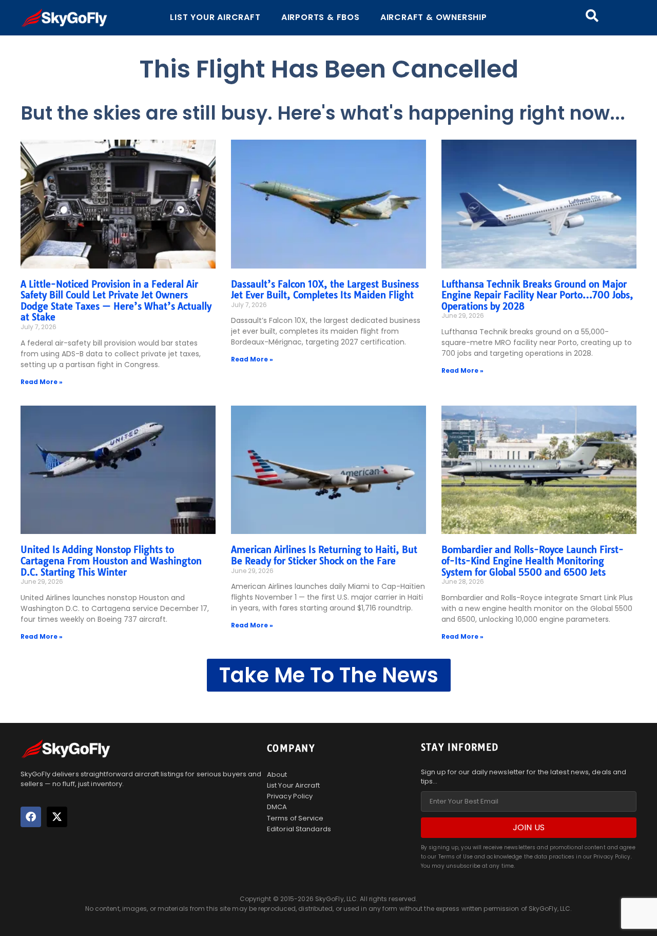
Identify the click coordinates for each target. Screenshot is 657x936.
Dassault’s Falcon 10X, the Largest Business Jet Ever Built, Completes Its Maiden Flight (325, 289)
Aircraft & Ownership (433, 17)
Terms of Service (295, 818)
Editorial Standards (299, 829)
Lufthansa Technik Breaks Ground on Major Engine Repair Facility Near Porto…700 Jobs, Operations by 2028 (537, 295)
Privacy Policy (290, 796)
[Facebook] (31, 817)
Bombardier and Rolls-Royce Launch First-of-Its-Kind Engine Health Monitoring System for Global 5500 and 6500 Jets (532, 561)
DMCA (277, 807)
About (277, 774)
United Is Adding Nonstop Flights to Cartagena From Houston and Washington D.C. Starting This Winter (111, 561)
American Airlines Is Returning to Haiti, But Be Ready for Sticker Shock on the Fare (324, 555)
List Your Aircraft (215, 17)
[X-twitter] (57, 817)
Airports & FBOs (320, 17)
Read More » (42, 381)
